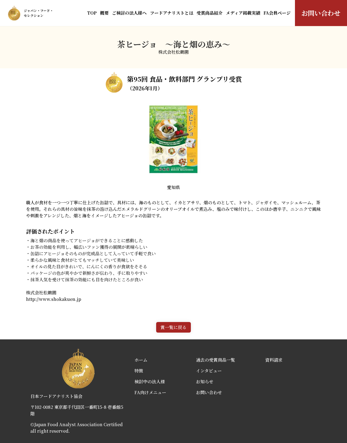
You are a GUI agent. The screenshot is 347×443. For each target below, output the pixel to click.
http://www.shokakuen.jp (53, 299)
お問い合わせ (320, 13)
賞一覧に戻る (173, 327)
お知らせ (204, 381)
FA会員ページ (277, 13)
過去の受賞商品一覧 (215, 360)
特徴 (138, 371)
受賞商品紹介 (210, 13)
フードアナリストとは (171, 13)
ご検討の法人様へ (129, 13)
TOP (92, 13)
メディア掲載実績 (243, 13)
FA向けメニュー (150, 392)
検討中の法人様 (149, 381)
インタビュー (209, 371)
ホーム (140, 360)
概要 (104, 13)
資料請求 (273, 360)
